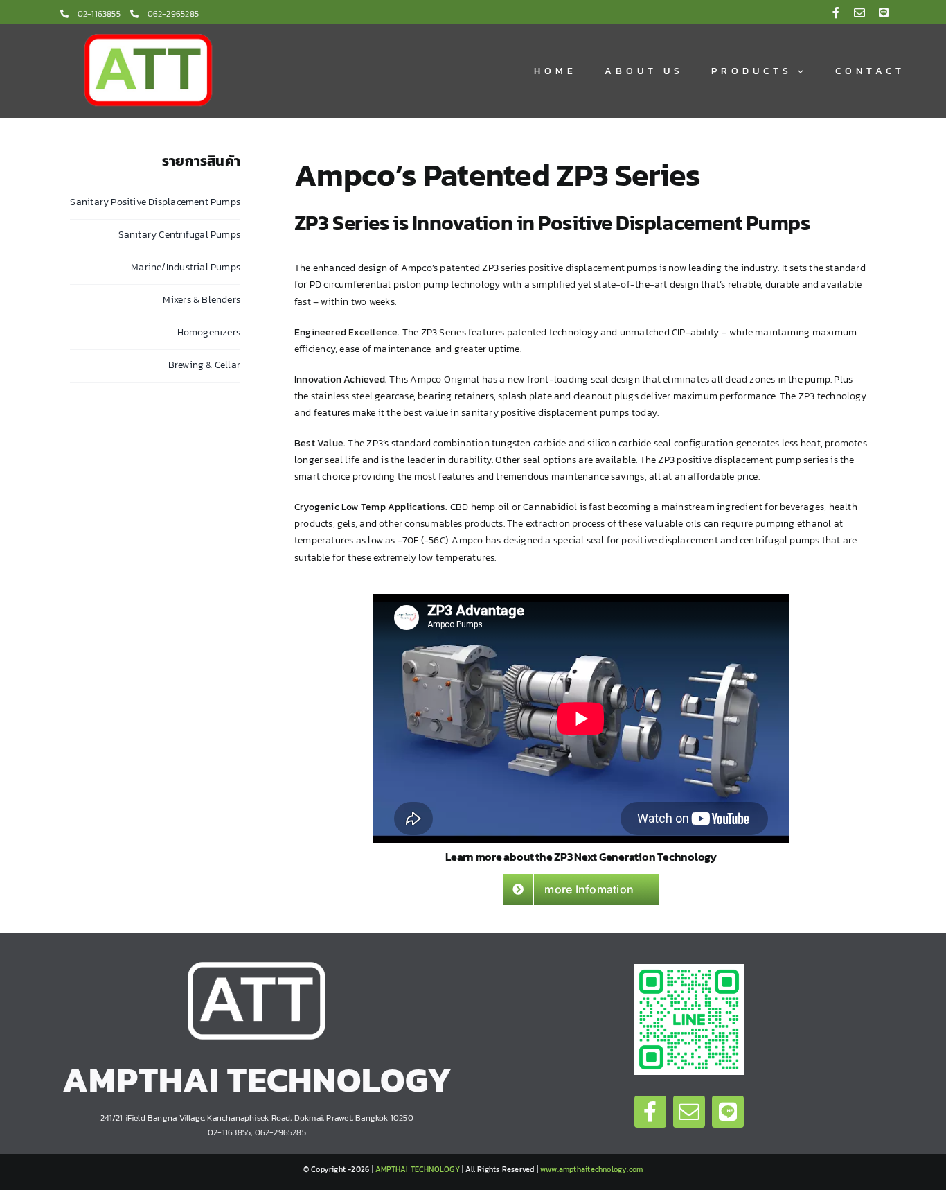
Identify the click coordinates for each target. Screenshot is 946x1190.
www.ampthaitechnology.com (591, 1169)
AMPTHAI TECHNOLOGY (417, 1169)
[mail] (859, 12)
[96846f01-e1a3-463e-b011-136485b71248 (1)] (689, 968)
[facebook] (835, 12)
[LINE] (884, 12)
